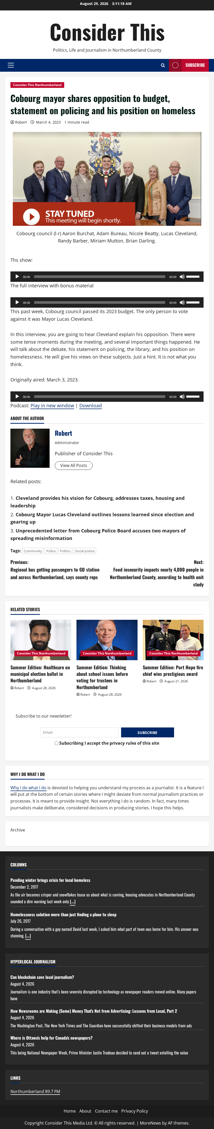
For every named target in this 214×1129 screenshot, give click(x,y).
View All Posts (73, 465)
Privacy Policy (134, 1111)
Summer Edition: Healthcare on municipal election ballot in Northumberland (40, 674)
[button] (10, 65)
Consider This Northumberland (37, 85)
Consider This (107, 31)
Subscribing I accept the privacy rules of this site (108, 743)
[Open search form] (163, 65)
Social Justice (84, 551)
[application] (107, 276)
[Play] (17, 276)
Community (33, 551)
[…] (72, 901)
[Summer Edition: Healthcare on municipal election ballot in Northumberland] (40, 640)
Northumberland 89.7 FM (35, 1091)
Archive (17, 830)
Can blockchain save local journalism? (42, 977)
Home (70, 1111)
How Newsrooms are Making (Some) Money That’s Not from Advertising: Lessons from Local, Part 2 (93, 1011)
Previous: (54, 569)
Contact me (106, 1111)
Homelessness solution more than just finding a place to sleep (63, 914)
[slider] (193, 276)
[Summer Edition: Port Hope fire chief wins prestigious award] (173, 640)
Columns (18, 864)
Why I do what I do (28, 788)
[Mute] (182, 276)
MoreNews (150, 1123)
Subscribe (195, 65)
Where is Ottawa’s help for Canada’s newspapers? (51, 1038)
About (85, 1111)
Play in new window (52, 405)
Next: (157, 573)
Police (51, 551)
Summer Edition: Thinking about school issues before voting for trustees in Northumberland (102, 677)
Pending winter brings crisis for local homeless (50, 880)
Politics (65, 551)
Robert (21, 122)
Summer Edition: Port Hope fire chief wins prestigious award (173, 670)
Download (90, 405)
